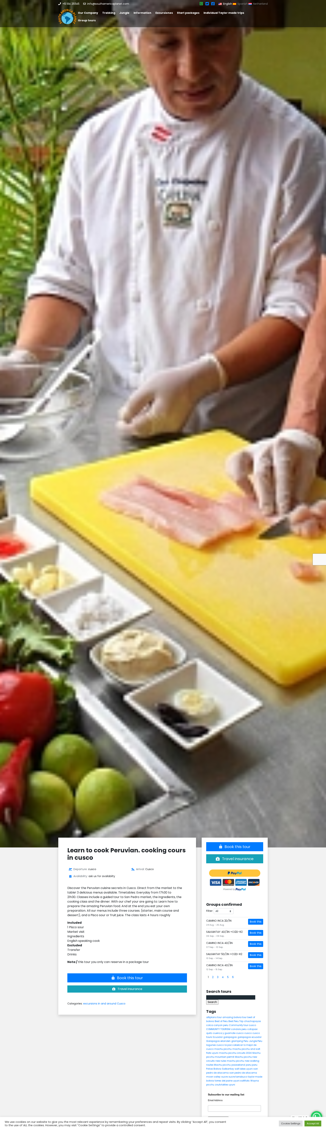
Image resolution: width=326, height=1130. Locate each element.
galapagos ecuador (249, 1037)
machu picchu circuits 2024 (235, 1053)
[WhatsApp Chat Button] (316, 1116)
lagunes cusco (215, 1045)
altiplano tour (214, 1017)
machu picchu (223, 1049)
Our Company (88, 13)
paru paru (251, 1064)
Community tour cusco (242, 1025)
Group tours (87, 20)
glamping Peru (239, 1041)
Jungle (124, 13)
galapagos (230, 1037)
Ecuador (218, 1037)
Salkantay (228, 1068)
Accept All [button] (313, 1123)
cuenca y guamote (224, 1033)
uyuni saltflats (241, 1080)
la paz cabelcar (234, 1045)
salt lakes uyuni (244, 1068)
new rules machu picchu (229, 1060)
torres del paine (223, 1080)
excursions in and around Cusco (104, 1003)
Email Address (215, 1100)
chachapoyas (252, 1021)
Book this (255, 922)
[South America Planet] (67, 16)
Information (142, 13)
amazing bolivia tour (234, 1017)
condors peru (239, 1029)
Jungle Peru (255, 1041)
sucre (224, 1076)
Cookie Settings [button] (290, 1123)
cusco (240, 1033)
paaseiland (238, 1064)
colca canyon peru (217, 1025)
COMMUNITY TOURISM (218, 1029)
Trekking (108, 13)
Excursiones (164, 13)
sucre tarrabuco (237, 1076)
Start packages (188, 13)
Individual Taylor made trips (224, 13)
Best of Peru (221, 1021)
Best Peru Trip (235, 1021)
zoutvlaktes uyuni (225, 1084)
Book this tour (129, 978)
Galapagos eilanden (218, 1041)
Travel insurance (129, 989)
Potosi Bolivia (213, 1068)
